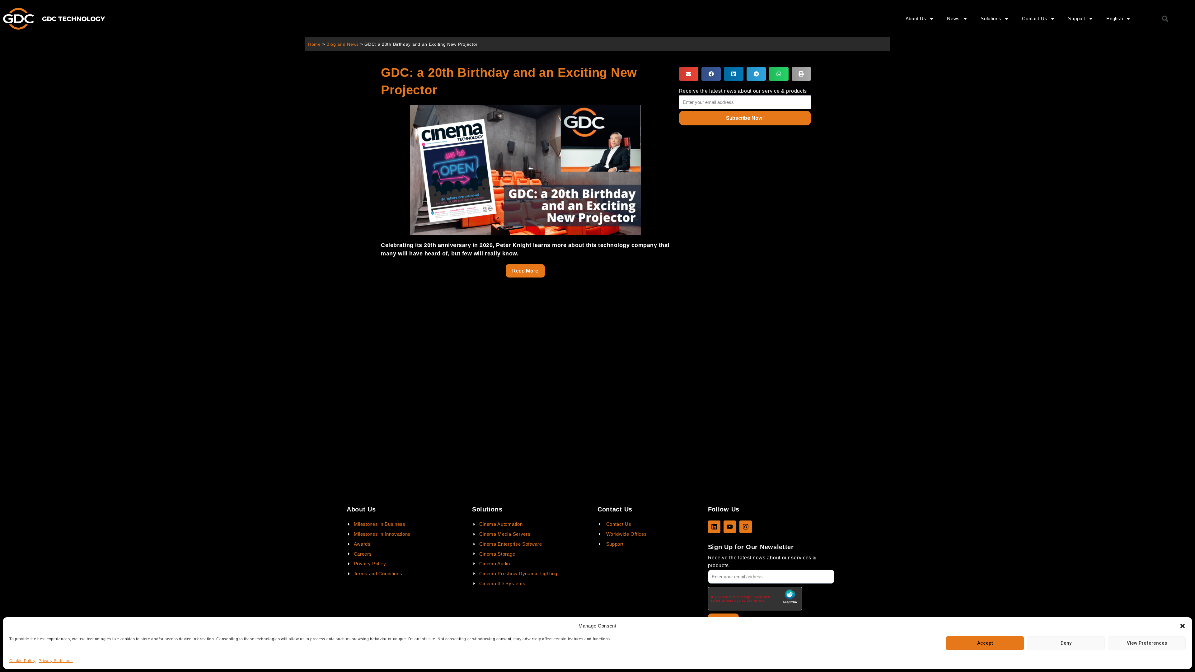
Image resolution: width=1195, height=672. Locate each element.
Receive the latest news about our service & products (743, 91)
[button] (1182, 626)
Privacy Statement (56, 661)
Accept (985, 643)
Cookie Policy (22, 661)
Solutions (991, 18)
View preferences (1147, 643)
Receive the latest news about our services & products (762, 561)
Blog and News (342, 44)
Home (314, 44)
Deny (1066, 643)
